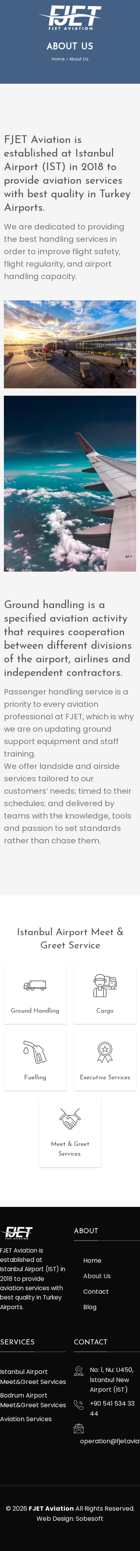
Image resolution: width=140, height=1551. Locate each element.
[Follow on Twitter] (14, 1324)
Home (58, 59)
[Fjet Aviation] (70, 17)
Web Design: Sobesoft (70, 1518)
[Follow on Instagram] (5, 1324)
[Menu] (129, 17)
